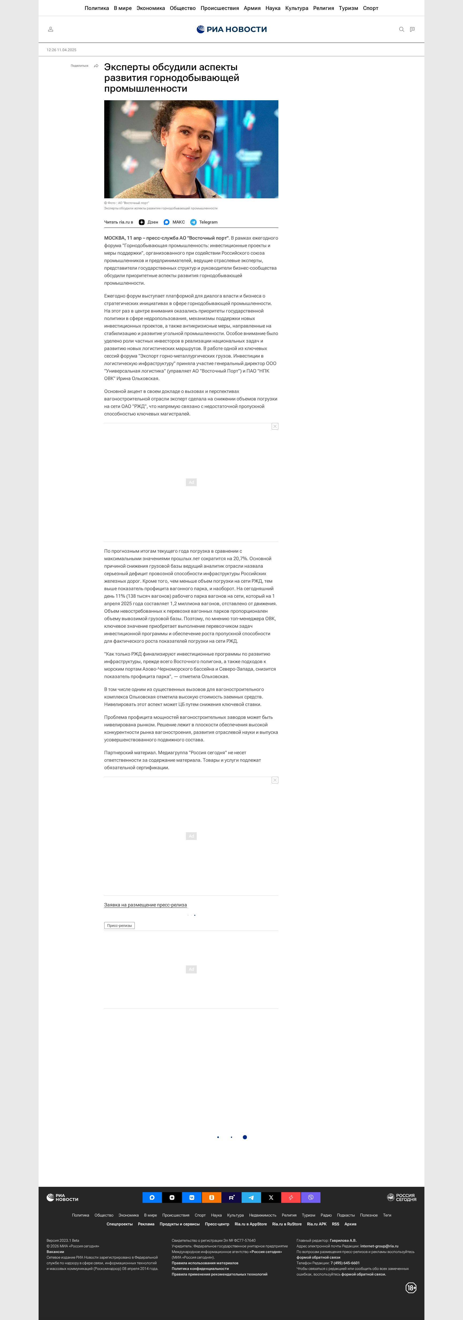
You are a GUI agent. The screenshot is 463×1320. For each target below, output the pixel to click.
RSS (335, 1224)
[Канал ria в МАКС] (152, 1197)
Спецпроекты (120, 1224)
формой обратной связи (318, 1257)
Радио (326, 1215)
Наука (216, 1215)
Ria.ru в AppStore (251, 1224)
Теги (387, 1215)
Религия (289, 1215)
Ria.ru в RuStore (287, 1224)
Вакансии (55, 1252)
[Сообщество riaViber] (310, 1197)
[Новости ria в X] (271, 1197)
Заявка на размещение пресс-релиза (145, 905)
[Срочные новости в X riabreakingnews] (291, 1197)
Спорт (200, 1215)
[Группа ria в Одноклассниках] (211, 1197)
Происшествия (175, 1215)
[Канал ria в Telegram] (251, 1197)
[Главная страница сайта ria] (231, 29)
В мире (150, 1215)
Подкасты (346, 1215)
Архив (350, 1224)
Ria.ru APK (317, 1224)
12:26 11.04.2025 (61, 50)
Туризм (308, 1215)
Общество (104, 1215)
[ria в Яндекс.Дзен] (172, 1197)
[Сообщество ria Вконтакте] (191, 1197)
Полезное (369, 1215)
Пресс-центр (217, 1224)
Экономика (129, 1215)
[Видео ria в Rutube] (231, 1197)
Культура (235, 1215)
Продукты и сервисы (180, 1224)
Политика (80, 1215)
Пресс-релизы (119, 925)
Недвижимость (263, 1215)
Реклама (146, 1224)
